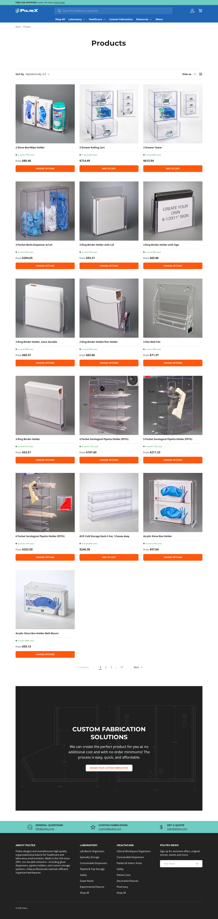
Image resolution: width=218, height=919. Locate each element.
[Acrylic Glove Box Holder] (172, 502)
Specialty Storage (89, 857)
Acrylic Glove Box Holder (157, 536)
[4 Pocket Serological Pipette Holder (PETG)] (109, 405)
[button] (200, 10)
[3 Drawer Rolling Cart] (109, 114)
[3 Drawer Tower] (172, 114)
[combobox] (113, 10)
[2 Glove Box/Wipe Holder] (45, 114)
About (159, 19)
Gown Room (87, 881)
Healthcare (95, 19)
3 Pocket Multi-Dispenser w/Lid (34, 244)
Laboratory (75, 19)
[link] (82, 667)
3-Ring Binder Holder (28, 439)
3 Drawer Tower (152, 147)
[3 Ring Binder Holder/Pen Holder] (109, 308)
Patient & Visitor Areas (129, 863)
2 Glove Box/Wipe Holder (30, 147)
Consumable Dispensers (93, 863)
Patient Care (124, 875)
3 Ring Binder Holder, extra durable (36, 341)
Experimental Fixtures (92, 886)
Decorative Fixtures (127, 881)
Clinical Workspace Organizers (134, 851)
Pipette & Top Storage (92, 869)
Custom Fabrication (121, 19)
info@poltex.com (44, 828)
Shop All (60, 19)
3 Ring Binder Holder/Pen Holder (98, 341)
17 (121, 667)
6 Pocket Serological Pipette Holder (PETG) (40, 536)
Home (18, 27)
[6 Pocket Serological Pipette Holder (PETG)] (45, 502)
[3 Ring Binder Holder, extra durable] (45, 308)
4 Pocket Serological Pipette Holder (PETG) (103, 439)
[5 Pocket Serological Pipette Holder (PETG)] (172, 405)
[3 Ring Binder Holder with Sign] (172, 211)
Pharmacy (122, 886)
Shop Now (60, 2)
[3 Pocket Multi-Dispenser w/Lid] (45, 211)
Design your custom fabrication (109, 767)
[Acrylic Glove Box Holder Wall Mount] (45, 599)
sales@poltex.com (177, 828)
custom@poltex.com (110, 828)
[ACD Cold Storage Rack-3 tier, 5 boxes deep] (109, 502)
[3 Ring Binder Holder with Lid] (109, 211)
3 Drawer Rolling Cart (92, 147)
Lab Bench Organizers (92, 851)
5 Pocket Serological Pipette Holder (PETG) (167, 439)
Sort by (20, 74)
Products (27, 27)
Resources (142, 19)
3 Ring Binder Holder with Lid (96, 244)
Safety (83, 875)
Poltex (24, 908)
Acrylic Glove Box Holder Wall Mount (37, 633)
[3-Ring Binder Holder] (45, 405)
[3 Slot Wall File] (172, 308)
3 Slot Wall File (151, 341)
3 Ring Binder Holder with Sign (161, 244)
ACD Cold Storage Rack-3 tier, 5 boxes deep (104, 536)
